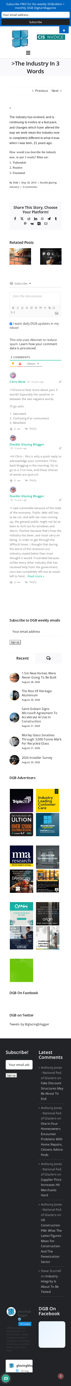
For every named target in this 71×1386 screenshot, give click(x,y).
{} (54, 307)
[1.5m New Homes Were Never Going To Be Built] (14, 675)
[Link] (49, 308)
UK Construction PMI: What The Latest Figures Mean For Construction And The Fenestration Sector (51, 1241)
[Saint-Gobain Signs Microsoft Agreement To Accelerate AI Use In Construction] (14, 715)
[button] (12, 256)
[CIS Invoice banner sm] (51, 36)
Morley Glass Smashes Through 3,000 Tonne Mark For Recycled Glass (41, 739)
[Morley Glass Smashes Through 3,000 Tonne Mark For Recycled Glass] (14, 739)
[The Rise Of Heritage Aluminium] (14, 693)
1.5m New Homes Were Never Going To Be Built (39, 675)
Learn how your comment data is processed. (33, 346)
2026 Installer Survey (37, 758)
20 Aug (25, 1371)
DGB (15, 182)
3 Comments (30, 187)
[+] (13, 312)
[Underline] (22, 308)
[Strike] (26, 308)
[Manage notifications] (61, 1376)
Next (55, 91)
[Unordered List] (36, 308)
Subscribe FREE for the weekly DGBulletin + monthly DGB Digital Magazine (35, 6)
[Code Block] (45, 308)
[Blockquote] (40, 308)
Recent (22, 658)
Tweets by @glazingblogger (29, 1024)
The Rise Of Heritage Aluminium (37, 693)
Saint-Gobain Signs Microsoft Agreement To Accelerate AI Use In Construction (39, 715)
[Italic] (17, 308)
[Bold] (13, 308)
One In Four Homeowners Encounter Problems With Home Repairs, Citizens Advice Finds (52, 1139)
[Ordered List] (31, 308)
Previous (41, 91)
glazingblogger (27, 1365)
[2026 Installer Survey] (14, 757)
